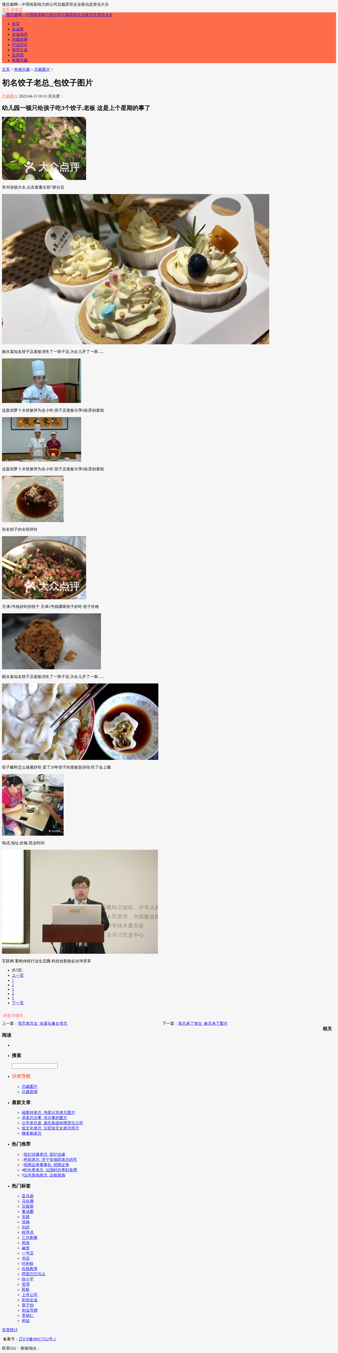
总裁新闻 (30, 1092)
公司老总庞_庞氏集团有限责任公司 (52, 1123)
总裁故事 (20, 39)
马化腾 (28, 1201)
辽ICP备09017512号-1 (37, 1339)
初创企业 (30, 1300)
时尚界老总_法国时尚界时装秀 (50, 1170)
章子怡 (28, 1305)
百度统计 (10, 1330)
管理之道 (20, 50)
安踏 (26, 1217)
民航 (26, 1289)
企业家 (18, 29)
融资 (26, 1248)
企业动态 (20, 34)
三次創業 (30, 1237)
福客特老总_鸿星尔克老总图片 (48, 1112)
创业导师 (30, 1310)
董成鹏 (28, 1211)
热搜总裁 (20, 60)
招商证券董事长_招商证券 (46, 1165)
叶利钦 (28, 1263)
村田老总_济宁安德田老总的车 (50, 1159)
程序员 (28, 1232)
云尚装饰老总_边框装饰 (44, 1175)
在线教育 (30, 1269)
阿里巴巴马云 (34, 1274)
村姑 (26, 1321)
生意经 (18, 55)
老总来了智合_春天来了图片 (203, 1023)
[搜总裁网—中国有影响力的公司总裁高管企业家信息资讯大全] (57, 15)
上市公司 (30, 1295)
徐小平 (28, 1279)
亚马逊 (28, 1196)
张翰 (26, 1222)
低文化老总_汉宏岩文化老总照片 (50, 1128)
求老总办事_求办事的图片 (44, 1118)
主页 (6, 69)
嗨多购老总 (32, 1133)
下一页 (18, 1003)
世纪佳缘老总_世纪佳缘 (44, 1154)
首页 (6, 9)
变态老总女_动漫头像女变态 (42, 1023)
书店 (26, 1258)
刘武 (26, 1227)
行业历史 (20, 45)
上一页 (18, 975)
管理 (26, 1284)
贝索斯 (28, 1206)
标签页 (17, 9)
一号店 (28, 1253)
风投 (26, 1243)
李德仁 (28, 1315)
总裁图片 (42, 69)
